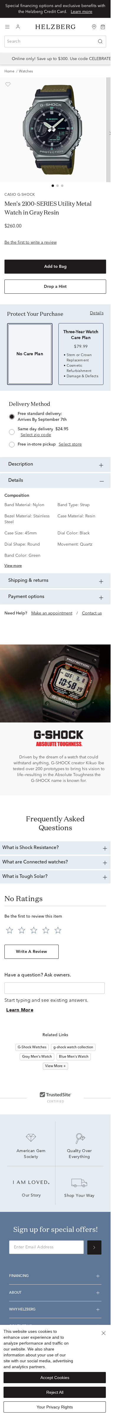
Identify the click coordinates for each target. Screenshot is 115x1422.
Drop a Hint (55, 287)
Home (9, 71)
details (97, 313)
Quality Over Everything (80, 1154)
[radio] (55, 430)
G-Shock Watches (32, 1047)
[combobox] (55, 41)
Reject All (54, 1392)
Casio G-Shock (19, 195)
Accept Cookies (54, 1377)
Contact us (92, 613)
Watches (26, 71)
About (15, 1293)
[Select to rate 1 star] (9, 930)
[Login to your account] (18, 27)
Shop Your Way (79, 1196)
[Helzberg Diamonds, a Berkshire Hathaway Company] (55, 26)
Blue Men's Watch (73, 1057)
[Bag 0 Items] (103, 26)
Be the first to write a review (30, 242)
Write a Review (31, 952)
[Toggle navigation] (7, 27)
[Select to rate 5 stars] (58, 930)
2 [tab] (57, 186)
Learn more (81, 12)
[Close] (103, 1333)
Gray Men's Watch (37, 1057)
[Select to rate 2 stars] (22, 930)
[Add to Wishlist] (8, 84)
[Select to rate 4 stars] (46, 930)
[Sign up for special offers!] (94, 1247)
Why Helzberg (22, 1309)
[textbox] (54, 988)
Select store (70, 444)
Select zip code (36, 435)
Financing (19, 1276)
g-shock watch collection (73, 1047)
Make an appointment (51, 613)
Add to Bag (55, 267)
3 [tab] (62, 186)
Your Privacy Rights (55, 1407)
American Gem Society (32, 1154)
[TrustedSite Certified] (55, 1097)
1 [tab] (53, 186)
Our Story (31, 1196)
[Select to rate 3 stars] (34, 930)
